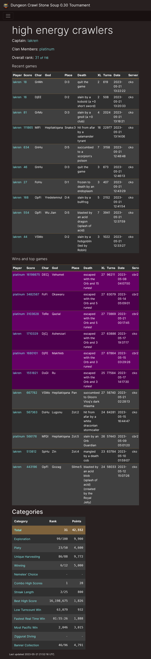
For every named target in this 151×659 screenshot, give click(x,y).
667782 (32, 392)
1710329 (32, 333)
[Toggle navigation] (8, 16)
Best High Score (25, 601)
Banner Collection (26, 645)
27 (25, 182)
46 (25, 167)
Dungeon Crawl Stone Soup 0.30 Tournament (50, 5)
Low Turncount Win (27, 610)
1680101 (32, 353)
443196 (32, 467)
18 (25, 82)
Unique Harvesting (27, 556)
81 (25, 112)
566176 (32, 436)
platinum (46, 49)
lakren (33, 40)
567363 (32, 412)
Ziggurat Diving (25, 636)
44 (25, 237)
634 (26, 147)
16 (25, 97)
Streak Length (24, 592)
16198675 (33, 274)
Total (17, 530)
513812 (31, 451)
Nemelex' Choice (26, 574)
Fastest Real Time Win (29, 618)
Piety (17, 548)
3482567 (33, 294)
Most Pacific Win (26, 627)
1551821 (32, 373)
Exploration (22, 539)
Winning (19, 565)
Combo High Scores (28, 583)
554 (26, 212)
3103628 (33, 314)
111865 (28, 127)
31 (41, 57)
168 (26, 197)
